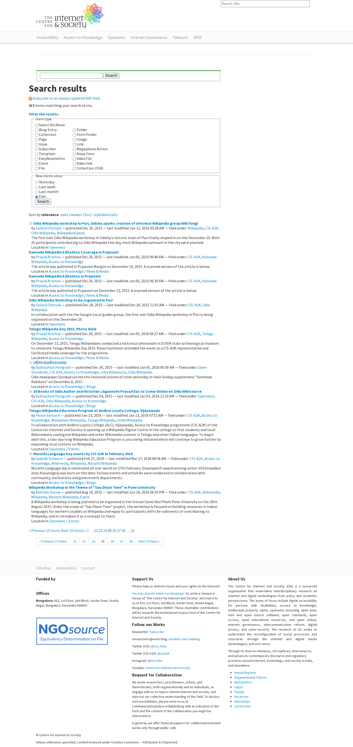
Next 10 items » (74, 530)
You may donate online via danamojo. (158, 593)
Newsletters (243, 682)
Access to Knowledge (83, 37)
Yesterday (47, 182)
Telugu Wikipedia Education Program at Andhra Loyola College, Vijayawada (94, 410)
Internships (242, 701)
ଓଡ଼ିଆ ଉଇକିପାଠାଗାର (50, 362)
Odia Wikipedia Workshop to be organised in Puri (71, 300)
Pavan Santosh (48, 415)
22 (96, 530)
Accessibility (47, 37)
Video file (84, 158)
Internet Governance (148, 37)
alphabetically (105, 214)
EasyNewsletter (52, 158)
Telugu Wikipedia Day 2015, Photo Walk (63, 328)
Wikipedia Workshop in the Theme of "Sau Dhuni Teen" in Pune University (92, 487)
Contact (88, 568)
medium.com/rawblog (184, 639)
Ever (42, 196)
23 (101, 530)
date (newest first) (76, 214)
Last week (47, 186)
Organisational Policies (250, 677)
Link (80, 144)
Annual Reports (245, 672)
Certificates (242, 706)
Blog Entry (48, 129)
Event (44, 163)
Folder (82, 129)
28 (123, 530)
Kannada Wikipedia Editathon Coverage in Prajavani (74, 252)
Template (47, 153)
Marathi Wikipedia (102, 463)
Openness (116, 37)
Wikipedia (196, 228)
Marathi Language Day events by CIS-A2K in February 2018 (83, 453)
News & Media (97, 271)
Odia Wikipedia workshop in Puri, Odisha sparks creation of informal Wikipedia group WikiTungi (115, 223)
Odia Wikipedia (43, 232)
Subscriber (47, 148)
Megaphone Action (92, 148)
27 (119, 530)
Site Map (44, 568)
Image (82, 139)
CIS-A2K (212, 228)
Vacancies (241, 696)
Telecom (180, 37)
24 (105, 530)
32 (132, 530)
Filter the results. (44, 114)
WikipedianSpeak (71, 232)
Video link (84, 163)
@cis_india (158, 646)
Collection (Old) (90, 168)
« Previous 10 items (45, 530)
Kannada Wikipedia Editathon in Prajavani (65, 276)
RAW (197, 37)
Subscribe (157, 632)
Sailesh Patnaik (48, 228)
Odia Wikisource (114, 372)
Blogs (91, 386)
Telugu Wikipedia (102, 420)
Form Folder (87, 134)
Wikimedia (59, 463)
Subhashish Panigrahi (53, 367)
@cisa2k (164, 653)
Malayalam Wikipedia (68, 420)
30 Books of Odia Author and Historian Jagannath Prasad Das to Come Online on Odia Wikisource (117, 391)
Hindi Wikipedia (129, 420)
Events (73, 448)
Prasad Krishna (48, 256)
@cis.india (155, 660)
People (239, 692)
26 (114, 530)
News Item (85, 153)
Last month (48, 191)
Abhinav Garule (48, 492)
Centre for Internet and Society (167, 668)
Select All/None (52, 124)
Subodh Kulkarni (49, 458)
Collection (47, 134)
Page (43, 139)
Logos (238, 687)
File (42, 168)
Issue (43, 144)
